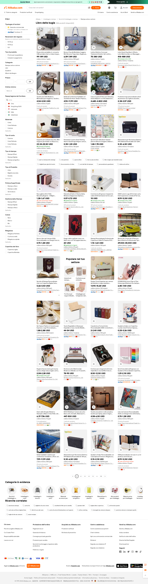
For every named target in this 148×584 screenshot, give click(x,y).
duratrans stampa (14, 505)
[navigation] (19, 248)
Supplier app (75, 566)
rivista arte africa (124, 164)
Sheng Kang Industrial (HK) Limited (47, 204)
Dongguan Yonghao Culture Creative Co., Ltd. (129, 380)
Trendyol (95, 575)
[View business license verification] (92, 581)
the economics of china (67, 164)
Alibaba (38, 19)
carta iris (27, 505)
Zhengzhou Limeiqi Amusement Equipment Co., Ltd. (129, 247)
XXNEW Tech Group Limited (126, 108)
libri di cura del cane (37, 510)
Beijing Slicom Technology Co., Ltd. (47, 152)
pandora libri (81, 505)
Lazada (74, 575)
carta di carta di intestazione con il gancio (61, 510)
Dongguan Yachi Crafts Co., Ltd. (73, 207)
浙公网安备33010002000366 (106, 581)
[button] (89, 7)
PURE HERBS (95, 148)
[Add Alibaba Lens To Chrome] (33, 566)
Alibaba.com (110, 566)
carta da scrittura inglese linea (17, 510)
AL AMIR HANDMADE (43, 423)
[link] (145, 564)
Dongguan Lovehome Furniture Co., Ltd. (48, 63)
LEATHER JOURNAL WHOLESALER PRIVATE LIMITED (75, 249)
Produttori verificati (68, 528)
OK (30, 81)
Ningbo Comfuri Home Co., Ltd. (73, 377)
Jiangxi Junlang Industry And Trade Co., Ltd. (102, 334)
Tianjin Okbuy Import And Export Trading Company (75, 108)
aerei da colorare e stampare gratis (126, 510)
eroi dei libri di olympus (86, 164)
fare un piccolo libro (93, 160)
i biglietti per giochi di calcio (47, 164)
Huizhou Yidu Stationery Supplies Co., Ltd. (102, 207)
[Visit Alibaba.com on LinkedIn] (124, 551)
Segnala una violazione (97, 548)
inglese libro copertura (97, 505)
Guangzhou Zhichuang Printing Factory (48, 290)
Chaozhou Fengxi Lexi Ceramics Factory (48, 337)
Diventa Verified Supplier (127, 540)
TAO (89, 575)
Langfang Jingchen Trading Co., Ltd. (48, 108)
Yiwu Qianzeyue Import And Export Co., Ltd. (75, 63)
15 (101, 476)
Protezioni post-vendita (40, 540)
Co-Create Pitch (9, 532)
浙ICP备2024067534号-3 (125, 581)
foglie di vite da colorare (15, 514)
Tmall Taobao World (64, 575)
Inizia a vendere (124, 532)
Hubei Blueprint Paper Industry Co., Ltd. (129, 334)
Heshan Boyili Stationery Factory (128, 207)
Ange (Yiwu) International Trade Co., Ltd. (48, 250)
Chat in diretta (94, 532)
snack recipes (32, 514)
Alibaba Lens (14, 566)
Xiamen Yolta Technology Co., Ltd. (47, 379)
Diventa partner (124, 544)
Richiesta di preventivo (69, 532)
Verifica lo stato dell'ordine (127, 536)
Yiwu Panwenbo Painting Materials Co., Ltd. (75, 151)
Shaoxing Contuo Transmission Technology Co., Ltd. (75, 334)
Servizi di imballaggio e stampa (68, 19)
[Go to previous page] (73, 476)
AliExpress (45, 575)
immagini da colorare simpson (101, 510)
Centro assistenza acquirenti (99, 528)
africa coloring (83, 510)
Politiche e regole (38, 550)
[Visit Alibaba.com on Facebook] (120, 551)
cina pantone (65, 160)
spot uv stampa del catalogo (47, 160)
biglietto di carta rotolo (42, 505)
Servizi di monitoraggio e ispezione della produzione (45, 545)
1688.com (53, 575)
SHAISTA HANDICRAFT (98, 377)
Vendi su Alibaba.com (125, 528)
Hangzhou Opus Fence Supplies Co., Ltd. (129, 151)
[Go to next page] (105, 476)
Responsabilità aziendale (11, 536)
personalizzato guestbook (106, 164)
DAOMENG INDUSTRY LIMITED (100, 63)
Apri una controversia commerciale (101, 536)
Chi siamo (7, 524)
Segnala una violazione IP (98, 544)
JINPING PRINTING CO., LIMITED (101, 250)
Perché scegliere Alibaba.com (13, 528)
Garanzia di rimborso (39, 532)
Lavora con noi (8, 540)
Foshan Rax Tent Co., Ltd (98, 105)
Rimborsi (93, 540)
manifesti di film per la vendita (63, 505)
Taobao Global (82, 575)
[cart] (115, 8)
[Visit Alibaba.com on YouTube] (136, 551)
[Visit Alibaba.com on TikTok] (140, 551)
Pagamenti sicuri (38, 528)
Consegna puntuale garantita (42, 536)
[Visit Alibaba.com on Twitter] (128, 551)
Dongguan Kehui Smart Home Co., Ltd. (129, 65)
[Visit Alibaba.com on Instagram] (132, 551)
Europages (103, 575)
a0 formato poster (114, 505)
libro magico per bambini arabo (113, 160)
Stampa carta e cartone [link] (88, 19)
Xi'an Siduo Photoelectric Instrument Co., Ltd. (129, 290)
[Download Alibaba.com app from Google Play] (137, 566)
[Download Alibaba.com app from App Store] (122, 566)
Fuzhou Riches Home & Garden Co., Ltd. (102, 290)
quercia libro (78, 160)
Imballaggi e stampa (49, 19)
